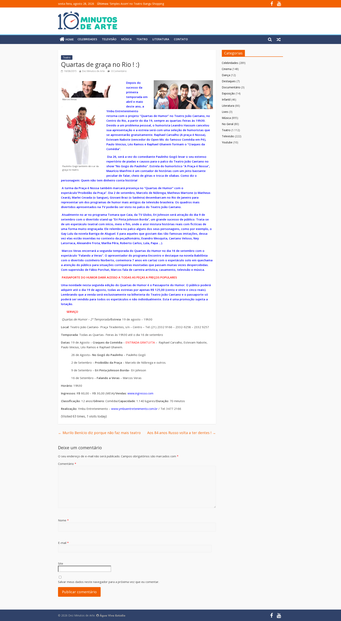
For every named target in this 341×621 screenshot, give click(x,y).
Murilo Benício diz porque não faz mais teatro (99, 432)
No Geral (227, 124)
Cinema (226, 69)
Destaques (229, 81)
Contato (181, 39)
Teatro (142, 39)
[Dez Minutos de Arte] (87, 14)
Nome (63, 520)
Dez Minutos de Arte (93, 71)
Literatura (160, 39)
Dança (226, 75)
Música (126, 39)
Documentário (231, 87)
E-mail (63, 543)
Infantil (226, 99)
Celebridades (87, 39)
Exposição (228, 93)
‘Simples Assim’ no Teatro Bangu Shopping (137, 4)
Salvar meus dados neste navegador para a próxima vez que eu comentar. (108, 582)
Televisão (109, 39)
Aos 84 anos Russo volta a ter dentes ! (181, 432)
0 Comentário (119, 71)
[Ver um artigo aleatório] (278, 39)
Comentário (67, 464)
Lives (225, 112)
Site (60, 563)
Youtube (227, 142)
